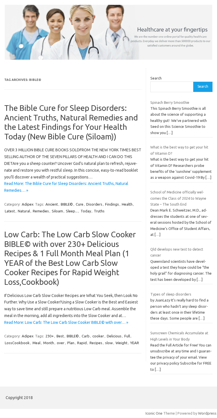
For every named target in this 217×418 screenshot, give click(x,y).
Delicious (114, 336)
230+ (49, 336)
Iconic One (154, 413)
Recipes (96, 343)
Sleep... (72, 211)
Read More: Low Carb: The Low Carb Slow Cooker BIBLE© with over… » (66, 322)
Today (86, 211)
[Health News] (108, 58)
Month (48, 343)
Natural (24, 211)
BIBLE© (67, 204)
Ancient (51, 204)
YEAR (134, 343)
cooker (98, 336)
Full (127, 336)
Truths (99, 211)
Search (156, 78)
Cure (79, 204)
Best (60, 336)
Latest (10, 211)
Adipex (28, 204)
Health (127, 204)
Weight (121, 343)
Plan (70, 343)
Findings (112, 204)
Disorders (94, 204)
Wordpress (207, 413)
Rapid (82, 343)
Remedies (41, 211)
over (60, 343)
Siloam (57, 211)
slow (109, 343)
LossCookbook (17, 343)
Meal (36, 343)
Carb (86, 336)
